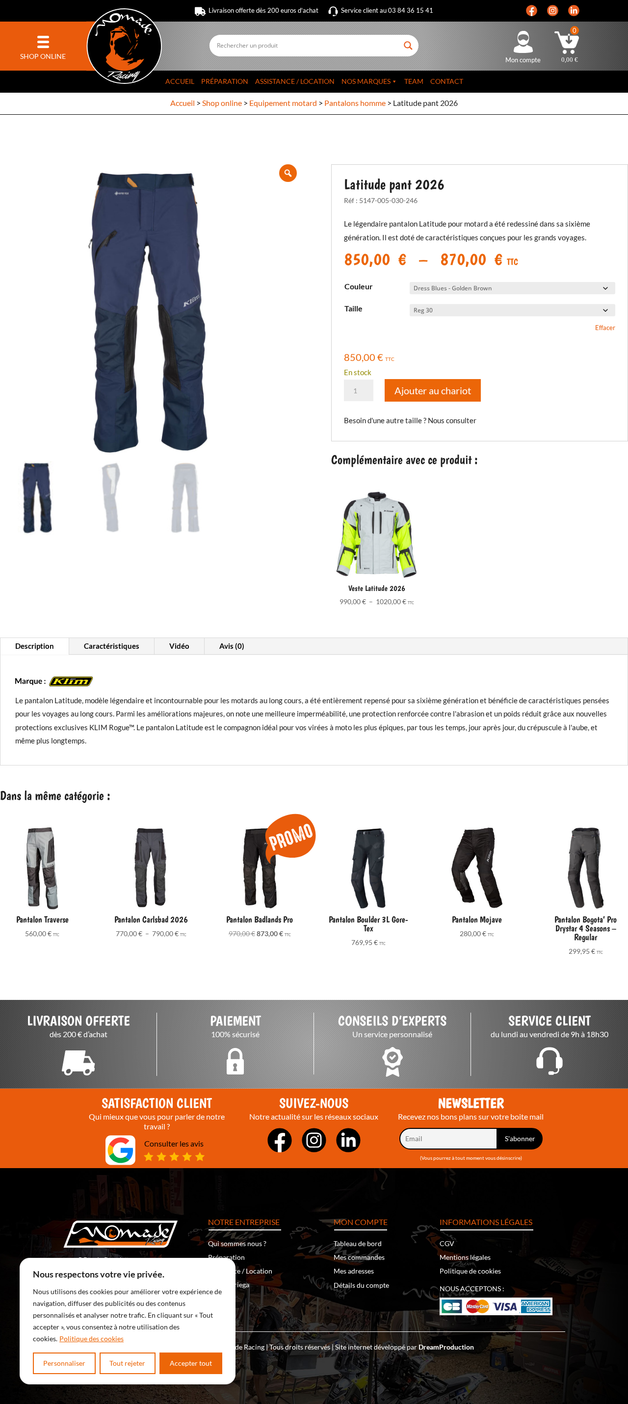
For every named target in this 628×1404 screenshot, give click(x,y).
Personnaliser (64, 1363)
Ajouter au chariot (432, 390)
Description (34, 645)
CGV (447, 1243)
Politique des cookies (91, 1338)
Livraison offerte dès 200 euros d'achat (263, 10)
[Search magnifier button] (409, 42)
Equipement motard (283, 102)
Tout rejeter (127, 1363)
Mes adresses (354, 1271)
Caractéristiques (111, 645)
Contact (446, 81)
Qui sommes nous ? (237, 1243)
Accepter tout (191, 1363)
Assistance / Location (295, 81)
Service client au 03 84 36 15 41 (387, 10)
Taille (353, 308)
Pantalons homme (355, 102)
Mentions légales (465, 1257)
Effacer (605, 328)
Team (413, 81)
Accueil (179, 81)
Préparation (224, 81)
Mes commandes (359, 1257)
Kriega (239, 1284)
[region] (128, 1321)
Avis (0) (231, 645)
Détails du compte (361, 1285)
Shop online (222, 102)
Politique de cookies (470, 1271)
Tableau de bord (358, 1243)
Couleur (358, 286)
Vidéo (179, 645)
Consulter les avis (174, 1143)
